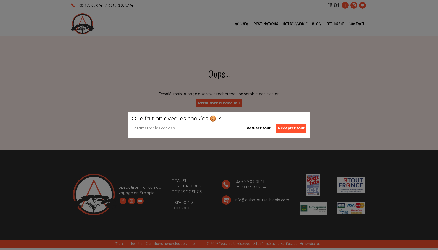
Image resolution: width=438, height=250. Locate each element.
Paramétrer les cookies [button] (153, 128)
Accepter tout (291, 128)
